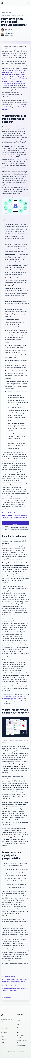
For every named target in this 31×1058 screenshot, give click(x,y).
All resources (7, 997)
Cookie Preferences (21, 1045)
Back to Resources (7, 12)
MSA (18, 1042)
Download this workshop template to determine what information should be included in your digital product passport (15, 515)
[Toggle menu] (28, 3)
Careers (3, 1045)
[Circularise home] (5, 3)
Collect (18, 1020)
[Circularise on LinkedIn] (2, 1028)
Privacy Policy (20, 1035)
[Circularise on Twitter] (6, 1028)
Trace (18, 1024)
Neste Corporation (8, 546)
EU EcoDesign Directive (9, 976)
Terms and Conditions (22, 1040)
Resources (3, 1039)
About (2, 1036)
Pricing (2, 1042)
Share (18, 1027)
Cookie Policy (20, 1037)
